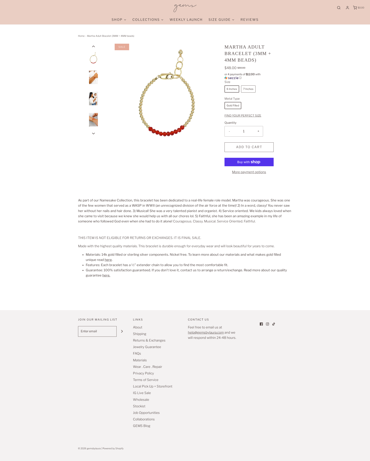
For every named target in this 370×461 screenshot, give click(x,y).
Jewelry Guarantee (147, 347)
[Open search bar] (338, 7)
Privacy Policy (143, 373)
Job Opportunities (146, 413)
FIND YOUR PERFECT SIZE (243, 115)
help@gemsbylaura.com (206, 332)
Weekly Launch (186, 20)
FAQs (137, 353)
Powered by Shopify (113, 448)
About (137, 327)
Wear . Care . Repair (147, 367)
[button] (93, 46)
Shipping (139, 334)
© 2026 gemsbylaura (89, 448)
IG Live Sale (142, 393)
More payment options (249, 172)
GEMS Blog (141, 426)
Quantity (230, 122)
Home (81, 35)
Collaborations (144, 419)
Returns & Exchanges (149, 340)
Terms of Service (145, 380)
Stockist (139, 406)
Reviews (249, 20)
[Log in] (347, 8)
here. (106, 275)
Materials (140, 360)
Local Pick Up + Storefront (152, 386)
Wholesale (141, 400)
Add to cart (249, 147)
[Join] (122, 331)
